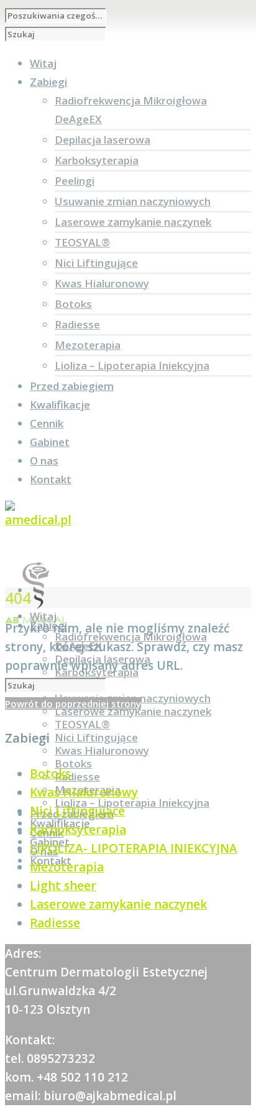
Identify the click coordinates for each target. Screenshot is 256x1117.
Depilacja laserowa (102, 139)
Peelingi (74, 181)
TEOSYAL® (82, 242)
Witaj (43, 616)
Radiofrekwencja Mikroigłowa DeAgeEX (131, 641)
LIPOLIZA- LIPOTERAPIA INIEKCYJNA (133, 848)
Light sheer (63, 886)
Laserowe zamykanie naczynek (133, 222)
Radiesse (77, 324)
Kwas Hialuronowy (102, 283)
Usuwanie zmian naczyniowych (133, 201)
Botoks (73, 304)
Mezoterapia (88, 345)
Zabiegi (48, 625)
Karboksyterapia (97, 160)
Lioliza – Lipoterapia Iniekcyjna (132, 365)
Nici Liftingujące (96, 263)
